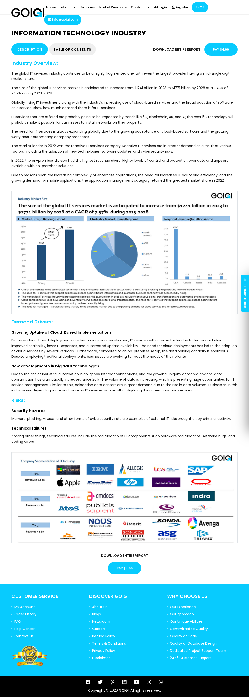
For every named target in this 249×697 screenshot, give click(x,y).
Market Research (112, 7)
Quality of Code (183, 636)
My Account (24, 606)
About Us (68, 7)
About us (99, 606)
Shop (200, 7)
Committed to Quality (189, 628)
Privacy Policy (103, 650)
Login (162, 7)
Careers (99, 628)
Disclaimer (101, 657)
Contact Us (140, 7)
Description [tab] (29, 49)
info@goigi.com (64, 19)
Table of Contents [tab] (72, 49)
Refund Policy (103, 636)
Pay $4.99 (221, 49)
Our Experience (183, 606)
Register (181, 7)
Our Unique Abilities (186, 621)
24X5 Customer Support (190, 657)
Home (51, 7)
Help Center (24, 628)
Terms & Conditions (109, 643)
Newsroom (101, 621)
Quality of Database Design (193, 643)
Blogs (96, 614)
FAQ (17, 621)
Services (87, 7)
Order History (25, 614)
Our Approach (182, 614)
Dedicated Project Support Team (198, 650)
